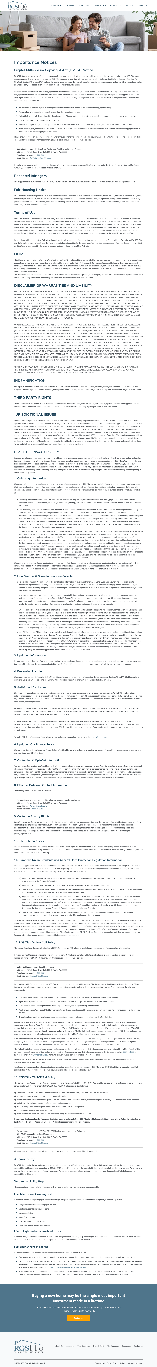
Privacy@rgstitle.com (38, 806)
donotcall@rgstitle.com (39, 976)
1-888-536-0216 (36, 809)
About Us (55, 5)
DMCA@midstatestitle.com (40, 158)
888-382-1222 (128, 1052)
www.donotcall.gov (40, 1055)
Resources (129, 5)
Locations (70, 5)
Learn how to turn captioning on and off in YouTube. (65, 1267)
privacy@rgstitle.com (98, 737)
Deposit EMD (100, 5)
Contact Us (142, 5)
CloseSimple (115, 5)
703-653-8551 (39, 155)
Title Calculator (84, 5)
